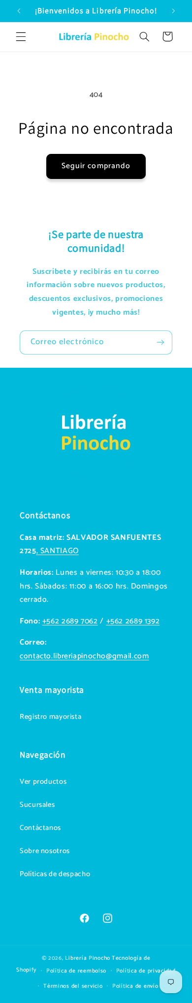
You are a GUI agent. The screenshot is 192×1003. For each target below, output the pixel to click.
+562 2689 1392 (133, 621)
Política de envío (135, 986)
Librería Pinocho (87, 958)
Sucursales (37, 805)
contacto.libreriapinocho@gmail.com (84, 656)
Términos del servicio (72, 986)
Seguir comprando (96, 166)
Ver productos (43, 782)
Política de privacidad (146, 970)
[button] (20, 36)
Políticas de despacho (55, 874)
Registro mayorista (50, 717)
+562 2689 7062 (70, 621)
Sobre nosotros (45, 851)
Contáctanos (40, 828)
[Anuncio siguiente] (173, 11)
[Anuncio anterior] (19, 11)
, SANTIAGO (57, 551)
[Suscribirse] (160, 342)
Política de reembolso (76, 970)
